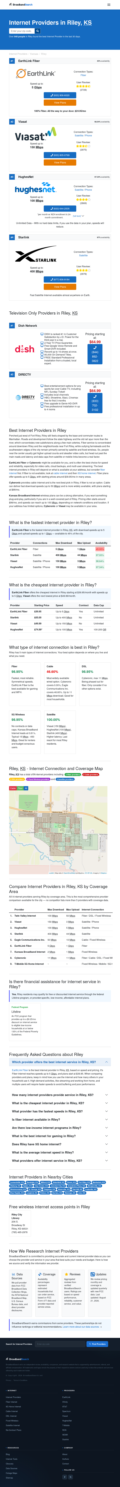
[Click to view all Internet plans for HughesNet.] (35, 187)
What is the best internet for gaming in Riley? (44, 1136)
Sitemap (9, 1477)
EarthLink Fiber (18, 549)
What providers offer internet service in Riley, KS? (47, 1160)
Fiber (83, 75)
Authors (65, 1458)
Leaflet (51, 873)
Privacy (8, 1380)
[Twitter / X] (70, 1477)
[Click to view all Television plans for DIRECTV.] (25, 397)
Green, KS (71, 1182)
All (26, 788)
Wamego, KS (70, 1193)
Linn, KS (81, 1193)
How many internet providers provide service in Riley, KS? (53, 1095)
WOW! (65, 1434)
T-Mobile (66, 1425)
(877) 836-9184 (61, 279)
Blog (8, 1454)
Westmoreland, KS (18, 1189)
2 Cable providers (90, 774)
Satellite (79, 135)
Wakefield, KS (58, 1182)
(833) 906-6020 (61, 95)
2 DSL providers (17, 779)
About (64, 1454)
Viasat (13, 561)
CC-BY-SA (88, 873)
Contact (65, 1463)
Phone (88, 135)
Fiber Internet (11, 1401)
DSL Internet (11, 1415)
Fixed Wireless (12, 1420)
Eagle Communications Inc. (29, 939)
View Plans (60, 102)
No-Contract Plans (13, 1430)
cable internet (60, 473)
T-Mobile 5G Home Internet (29, 964)
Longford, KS (31, 1193)
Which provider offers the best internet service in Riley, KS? (54, 1062)
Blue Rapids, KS (17, 1193)
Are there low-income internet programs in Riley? (46, 1127)
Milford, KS (45, 1182)
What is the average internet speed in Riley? (43, 1152)
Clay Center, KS (41, 1185)
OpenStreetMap (69, 873)
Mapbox (104, 873)
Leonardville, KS (17, 1182)
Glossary (9, 1463)
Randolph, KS (32, 1182)
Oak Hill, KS (77, 1189)
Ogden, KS (27, 1185)
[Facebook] (64, 1477)
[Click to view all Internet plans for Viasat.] (35, 133)
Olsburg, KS (15, 1185)
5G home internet (87, 473)
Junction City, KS (58, 1185)
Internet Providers (13, 1397)
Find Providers (99, 1344)
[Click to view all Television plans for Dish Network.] (25, 348)
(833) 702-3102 (95, 405)
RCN (64, 1430)
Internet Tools (11, 1458)
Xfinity (65, 1401)
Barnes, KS (57, 1193)
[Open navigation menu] (109, 4)
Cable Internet (12, 1411)
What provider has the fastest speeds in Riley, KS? (47, 1111)
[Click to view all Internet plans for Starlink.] (35, 253)
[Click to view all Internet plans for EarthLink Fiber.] (35, 73)
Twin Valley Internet (25, 915)
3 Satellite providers (65, 779)
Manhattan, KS (99, 1182)
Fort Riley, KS (84, 1182)
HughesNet (16, 567)
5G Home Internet (13, 1406)
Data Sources (11, 1468)
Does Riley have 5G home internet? (36, 1144)
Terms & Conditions (20, 1380)
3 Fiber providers (73, 774)
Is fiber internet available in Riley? (36, 1119)
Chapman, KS (49, 1189)
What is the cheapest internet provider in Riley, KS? (48, 1103)
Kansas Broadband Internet (29, 951)
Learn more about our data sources (81, 1326)
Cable (13, 788)
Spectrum (66, 1411)
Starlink (14, 555)
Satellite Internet (13, 1425)
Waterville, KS (64, 1189)
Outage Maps (11, 1473)
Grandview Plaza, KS (76, 1185)
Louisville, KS (90, 1189)
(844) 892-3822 (95, 356)
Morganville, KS (94, 1185)
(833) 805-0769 (61, 155)
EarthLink (66, 1397)
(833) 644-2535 (61, 208)
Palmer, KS (44, 1193)
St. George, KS (35, 1189)
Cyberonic (20, 957)
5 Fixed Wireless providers (38, 779)
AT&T (64, 1406)
